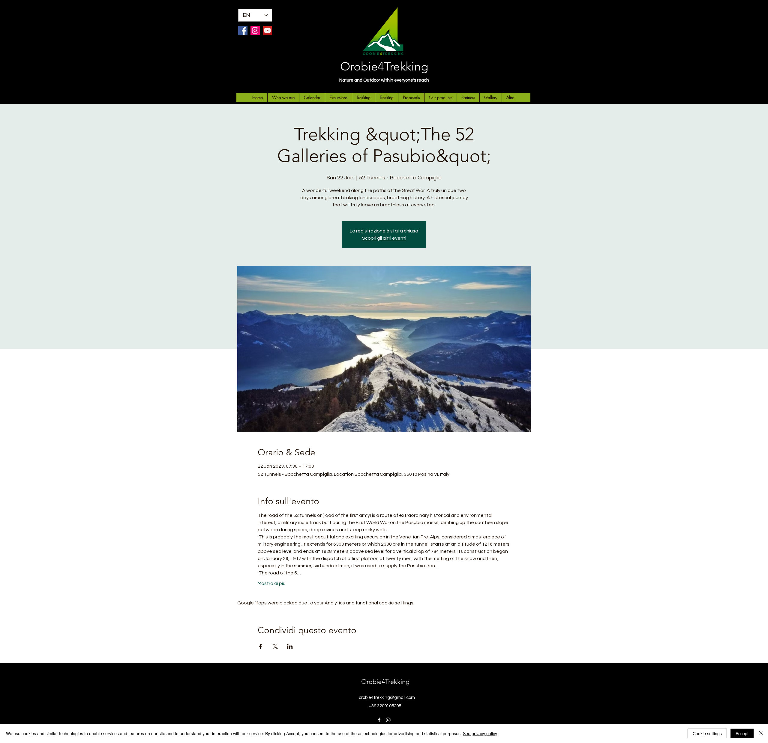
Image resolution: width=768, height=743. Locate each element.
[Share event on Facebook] (260, 646)
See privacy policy (480, 733)
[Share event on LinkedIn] (290, 646)
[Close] (760, 733)
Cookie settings (707, 733)
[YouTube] (267, 30)
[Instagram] (255, 30)
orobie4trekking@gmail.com (387, 697)
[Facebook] (243, 30)
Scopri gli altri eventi (384, 238)
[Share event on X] (275, 646)
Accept (742, 733)
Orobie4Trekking (384, 66)
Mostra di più (272, 583)
